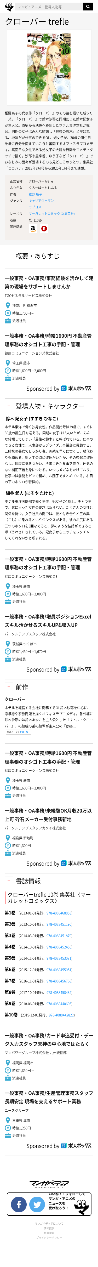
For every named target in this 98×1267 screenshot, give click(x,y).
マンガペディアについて (49, 1223)
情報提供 (49, 1228)
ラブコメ (35, 207)
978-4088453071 (59, 958)
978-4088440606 (59, 1003)
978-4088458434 (59, 992)
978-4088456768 (59, 980)
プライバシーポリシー (49, 1238)
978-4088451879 (59, 935)
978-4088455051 (59, 969)
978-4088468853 (59, 912)
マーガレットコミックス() (52, 213)
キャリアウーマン (41, 200)
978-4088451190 (59, 924)
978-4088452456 (59, 946)
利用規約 (49, 1233)
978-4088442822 (61, 1014)
